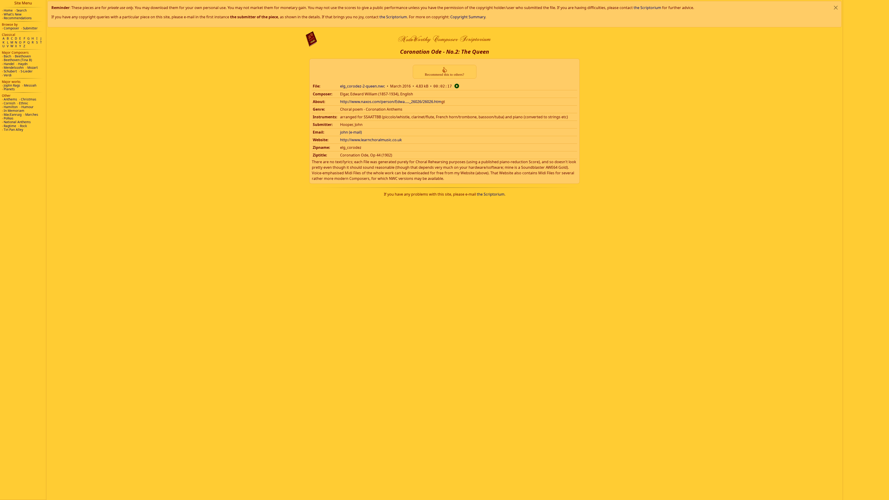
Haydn (23, 64)
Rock (23, 126)
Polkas (8, 118)
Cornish (9, 103)
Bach (7, 56)
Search (21, 10)
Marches (31, 114)
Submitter (30, 28)
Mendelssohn (14, 67)
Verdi (8, 75)
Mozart (32, 67)
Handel (9, 64)
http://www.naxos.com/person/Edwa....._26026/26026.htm (390, 101)
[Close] (835, 7)
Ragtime (10, 126)
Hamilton (11, 107)
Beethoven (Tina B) (18, 60)
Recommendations (18, 18)
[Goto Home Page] (311, 39)
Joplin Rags (12, 85)
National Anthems (17, 122)
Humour (27, 107)
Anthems (10, 99)
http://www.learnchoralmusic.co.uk (371, 139)
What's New (13, 14)
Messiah (30, 85)
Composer (11, 28)
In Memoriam (14, 110)
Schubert (10, 71)
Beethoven (23, 56)
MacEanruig (13, 114)
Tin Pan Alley (13, 129)
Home (8, 10)
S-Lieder (27, 71)
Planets (9, 89)
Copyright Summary (467, 16)
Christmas (28, 99)
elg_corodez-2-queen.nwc (362, 86)
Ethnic (23, 103)
